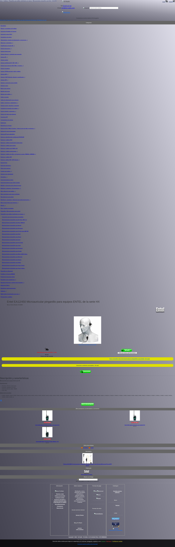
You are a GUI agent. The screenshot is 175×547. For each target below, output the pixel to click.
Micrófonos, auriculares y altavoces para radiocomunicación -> (15, 199)
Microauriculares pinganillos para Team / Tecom (13, 265)
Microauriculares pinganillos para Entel (11, 234)
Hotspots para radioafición (7, 174)
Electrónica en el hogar (6, 125)
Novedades (3, 25)
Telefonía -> (3, 291)
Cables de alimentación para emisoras (9, 100)
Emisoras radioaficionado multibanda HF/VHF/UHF (12, 137)
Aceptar (103, 541)
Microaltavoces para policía (7, 197)
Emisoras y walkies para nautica (8, 145)
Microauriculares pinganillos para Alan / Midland (13, 222)
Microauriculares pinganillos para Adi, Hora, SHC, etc (14, 219)
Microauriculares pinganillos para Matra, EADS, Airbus (14, 254)
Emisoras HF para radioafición (8, 134)
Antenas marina (4, 60)
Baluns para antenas (5, 88)
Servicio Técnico (80, 515)
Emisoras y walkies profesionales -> (9, 151)
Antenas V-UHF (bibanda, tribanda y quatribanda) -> (13, 77)
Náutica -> (3, 205)
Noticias (117, 505)
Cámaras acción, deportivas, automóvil (10, 105)
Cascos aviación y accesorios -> (8, 111)
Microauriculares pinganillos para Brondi (11, 225)
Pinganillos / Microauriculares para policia (10, 211)
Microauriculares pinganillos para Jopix (11, 245)
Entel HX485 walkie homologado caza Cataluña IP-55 (135, 425)
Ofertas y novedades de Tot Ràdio (9, 28)
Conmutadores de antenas (7, 119)
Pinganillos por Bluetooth (7, 271)
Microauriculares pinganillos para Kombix (12, 251)
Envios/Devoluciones (60, 504)
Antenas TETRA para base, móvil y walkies (11, 71)
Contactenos (60, 506)
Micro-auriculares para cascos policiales (10, 194)
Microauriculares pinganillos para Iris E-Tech (12, 242)
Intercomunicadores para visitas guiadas (10, 182)
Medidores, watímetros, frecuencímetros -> (11, 188)
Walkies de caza (42, 20)
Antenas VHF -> (4, 80)
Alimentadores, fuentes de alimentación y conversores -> (14, 40)
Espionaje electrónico (6, 165)
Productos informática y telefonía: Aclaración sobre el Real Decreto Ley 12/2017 (60, 501)
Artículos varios (4, 85)
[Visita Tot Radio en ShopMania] (115, 518)
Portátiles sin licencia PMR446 (8, 274)
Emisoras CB (28, 20)
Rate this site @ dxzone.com (115, 530)
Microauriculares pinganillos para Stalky (11, 262)
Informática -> (4, 177)
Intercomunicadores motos (7, 179)
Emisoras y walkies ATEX (6, 139)
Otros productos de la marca (86, 474)
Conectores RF (4, 117)
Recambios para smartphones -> (8, 279)
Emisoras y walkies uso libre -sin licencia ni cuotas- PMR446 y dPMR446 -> (18, 154)
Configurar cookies (59, 497)
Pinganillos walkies (11, 20)
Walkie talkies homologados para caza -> (10, 294)
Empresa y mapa (60, 493)
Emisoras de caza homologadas (8, 131)
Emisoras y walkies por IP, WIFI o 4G (9, 148)
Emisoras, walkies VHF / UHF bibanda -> (10, 159)
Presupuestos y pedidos (6, 296)
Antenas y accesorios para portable (9, 82)
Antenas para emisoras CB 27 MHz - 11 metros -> (12, 65)
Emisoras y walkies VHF (6, 157)
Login (163, 1)
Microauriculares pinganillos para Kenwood (12, 248)
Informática (3, 20)
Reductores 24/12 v (5, 285)
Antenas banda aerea (6, 51)
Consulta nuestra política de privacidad (87, 544)
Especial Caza (4, 162)
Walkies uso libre (20, 20)
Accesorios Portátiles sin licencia (8, 31)
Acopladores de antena (6, 37)
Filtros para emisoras (6, 168)
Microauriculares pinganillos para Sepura (11, 259)
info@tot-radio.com (68, 8)
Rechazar (109, 541)
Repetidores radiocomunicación (8, 288)
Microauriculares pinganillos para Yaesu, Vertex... (13, 268)
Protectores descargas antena (8, 276)
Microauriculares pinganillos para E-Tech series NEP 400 (15, 231)
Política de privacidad (60, 495)
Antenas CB (35, 20)
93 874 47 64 (67, 6)
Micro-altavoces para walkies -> (8, 191)
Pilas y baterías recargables (7, 208)
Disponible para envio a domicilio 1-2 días (47, 352)
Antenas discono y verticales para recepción (11, 54)
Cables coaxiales (5, 97)
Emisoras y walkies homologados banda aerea (11, 142)
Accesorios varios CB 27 (6, 34)
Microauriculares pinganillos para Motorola (12, 256)
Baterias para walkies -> (6, 94)
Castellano (85, 447)
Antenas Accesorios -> (6, 48)
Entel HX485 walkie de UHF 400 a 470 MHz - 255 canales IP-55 (47, 425)
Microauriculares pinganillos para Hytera (11, 236)
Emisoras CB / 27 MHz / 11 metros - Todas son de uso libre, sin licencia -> (18, 128)
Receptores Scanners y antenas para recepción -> (12, 282)
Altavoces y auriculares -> (7, 42)
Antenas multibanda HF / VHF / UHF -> (10, 62)
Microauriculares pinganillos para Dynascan (12, 228)
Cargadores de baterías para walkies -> (10, 108)
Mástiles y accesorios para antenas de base (11, 185)
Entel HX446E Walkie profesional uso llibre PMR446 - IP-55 (47, 441)
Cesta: (171, 1)
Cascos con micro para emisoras (8, 114)
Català (92, 447)
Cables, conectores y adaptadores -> (9, 102)
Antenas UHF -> (4, 74)
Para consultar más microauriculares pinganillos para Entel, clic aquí (129, 359)
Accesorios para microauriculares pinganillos (12, 217)
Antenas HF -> (4, 57)
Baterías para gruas (5, 91)
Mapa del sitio (60, 508)
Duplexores (3, 122)
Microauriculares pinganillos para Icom (11, 239)
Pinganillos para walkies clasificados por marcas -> (13, 214)
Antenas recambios (5, 68)
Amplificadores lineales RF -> (8, 45)
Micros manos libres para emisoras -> (9, 202)
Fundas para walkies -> (6, 171)
